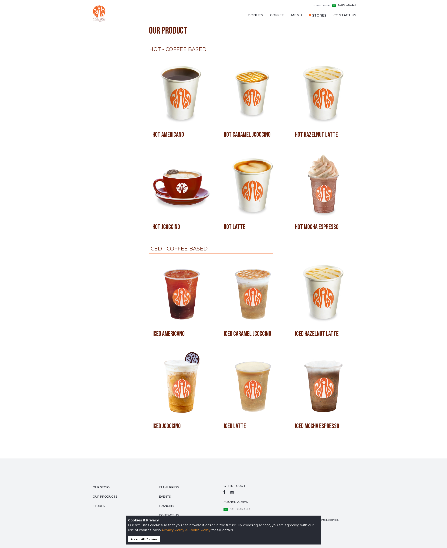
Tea (94, 68)
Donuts (255, 15)
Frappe (98, 76)
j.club (97, 43)
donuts (98, 35)
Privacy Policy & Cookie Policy (186, 530)
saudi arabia (334, 5)
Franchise (167, 506)
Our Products (105, 496)
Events (165, 496)
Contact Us (344, 15)
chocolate (101, 60)
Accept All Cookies (143, 539)
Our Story (101, 487)
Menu (296, 15)
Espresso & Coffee (109, 51)
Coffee (277, 15)
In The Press (169, 487)
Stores (319, 15)
